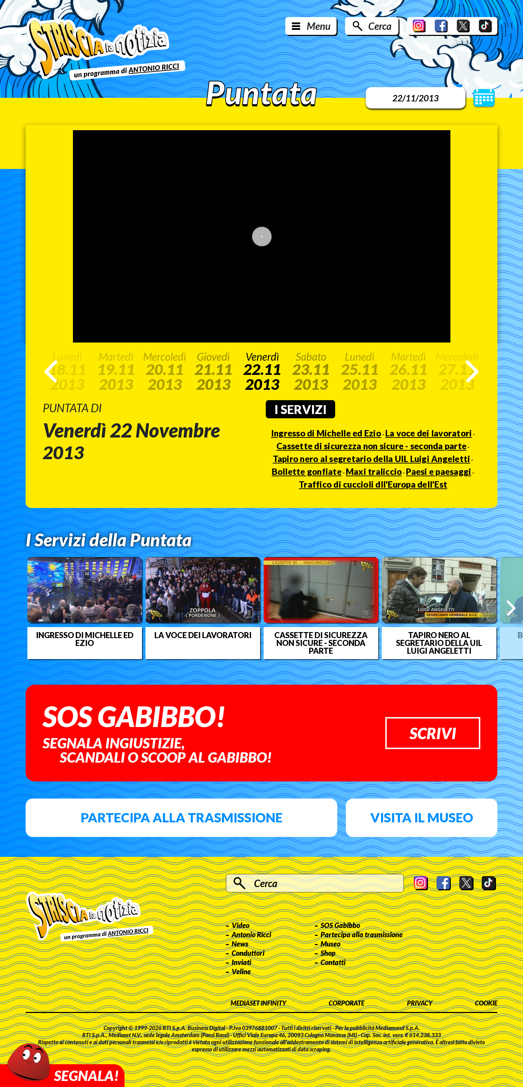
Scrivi (433, 733)
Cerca (379, 26)
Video (240, 925)
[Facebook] (441, 26)
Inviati (241, 962)
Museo (330, 943)
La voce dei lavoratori (428, 433)
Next (472, 371)
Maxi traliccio (374, 471)
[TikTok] (485, 26)
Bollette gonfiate (307, 471)
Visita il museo (421, 817)
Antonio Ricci (251, 934)
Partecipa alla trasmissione (181, 817)
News (240, 943)
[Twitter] (463, 26)
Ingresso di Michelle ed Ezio (326, 433)
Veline (241, 971)
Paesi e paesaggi (438, 471)
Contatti (333, 962)
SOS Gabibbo (340, 925)
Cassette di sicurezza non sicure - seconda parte (371, 446)
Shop (328, 953)
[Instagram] (419, 26)
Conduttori (248, 953)
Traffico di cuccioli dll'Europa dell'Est (373, 484)
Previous (50, 371)
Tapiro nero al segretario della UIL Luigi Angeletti (371, 459)
